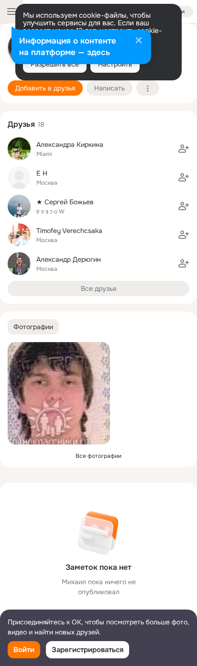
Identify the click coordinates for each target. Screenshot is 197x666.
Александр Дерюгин (68, 259)
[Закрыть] (138, 41)
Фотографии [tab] (33, 326)
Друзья (21, 124)
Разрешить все (55, 64)
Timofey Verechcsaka (69, 230)
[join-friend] (183, 149)
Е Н (41, 173)
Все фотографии (98, 456)
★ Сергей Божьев (65, 202)
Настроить (115, 64)
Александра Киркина (69, 144)
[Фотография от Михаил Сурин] (59, 393)
